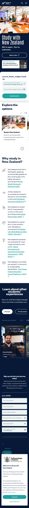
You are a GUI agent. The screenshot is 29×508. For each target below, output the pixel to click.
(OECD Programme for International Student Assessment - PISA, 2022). (16, 252)
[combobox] (14, 418)
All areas (7, 311)
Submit (7, 453)
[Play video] (13, 342)
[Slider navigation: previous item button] (21, 113)
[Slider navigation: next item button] (25, 113)
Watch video (13, 55)
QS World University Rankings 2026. (15, 184)
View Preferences (14, 501)
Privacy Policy (11, 492)
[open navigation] (26, 3)
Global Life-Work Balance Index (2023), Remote (17, 231)
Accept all (14, 497)
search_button (14, 96)
